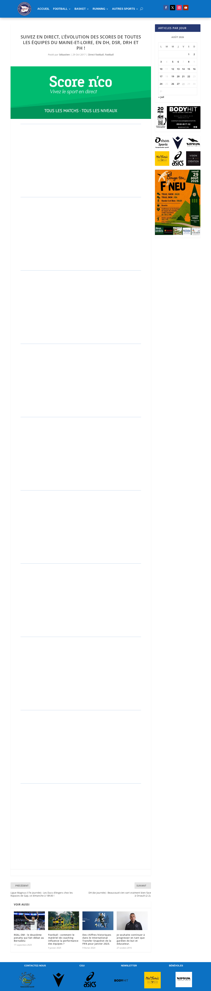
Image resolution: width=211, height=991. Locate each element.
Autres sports (123, 8)
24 (161, 83)
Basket (80, 8)
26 (172, 83)
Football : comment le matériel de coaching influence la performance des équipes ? (63, 939)
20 (178, 76)
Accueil (43, 8)
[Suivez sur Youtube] (185, 7)
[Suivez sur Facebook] (166, 7)
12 (172, 69)
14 (183, 69)
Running (99, 8)
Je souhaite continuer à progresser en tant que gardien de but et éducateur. (131, 939)
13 (178, 69)
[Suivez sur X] (172, 7)
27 (178, 83)
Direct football (96, 54)
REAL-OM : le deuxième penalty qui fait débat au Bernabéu (29, 937)
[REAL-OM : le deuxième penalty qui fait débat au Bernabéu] (29, 920)
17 (161, 76)
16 (194, 69)
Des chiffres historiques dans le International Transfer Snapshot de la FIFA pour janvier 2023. (96, 939)
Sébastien (64, 54)
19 (172, 76)
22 (188, 76)
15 (188, 69)
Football (60, 8)
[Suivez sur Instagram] (179, 7)
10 (161, 69)
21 (183, 76)
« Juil (161, 97)
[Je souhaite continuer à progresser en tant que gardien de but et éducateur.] (132, 920)
